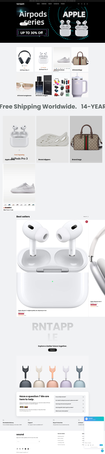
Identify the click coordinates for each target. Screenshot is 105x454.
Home (38, 3)
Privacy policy (61, 440)
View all (85, 216)
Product (63, 3)
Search (50, 3)
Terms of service (61, 444)
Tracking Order (61, 442)
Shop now (24, 29)
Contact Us (56, 3)
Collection (44, 3)
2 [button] (83, 37)
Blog (83, 444)
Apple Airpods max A (96, 301)
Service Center (61, 433)
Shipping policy (61, 436)
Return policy (60, 438)
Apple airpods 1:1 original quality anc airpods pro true (32, 310)
